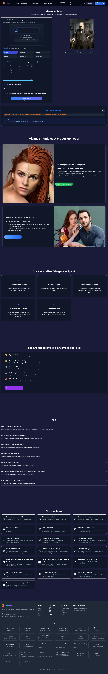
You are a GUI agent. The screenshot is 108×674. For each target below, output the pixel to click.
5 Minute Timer (38, 614)
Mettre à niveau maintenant (64, 184)
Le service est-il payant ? (10, 462)
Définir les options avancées (11, 89)
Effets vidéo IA (48, 3)
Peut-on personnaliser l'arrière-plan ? (14, 435)
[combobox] (90, 3)
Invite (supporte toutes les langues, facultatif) (15, 65)
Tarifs (83, 3)
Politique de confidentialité (81, 608)
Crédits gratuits (72, 3)
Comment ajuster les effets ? (11, 453)
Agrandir (69, 52)
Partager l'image (81, 52)
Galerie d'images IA (61, 3)
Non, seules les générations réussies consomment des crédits (23, 471)
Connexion (102, 3)
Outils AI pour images (21, 3)
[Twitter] (54, 611)
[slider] (28, 173)
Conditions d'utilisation (79, 610)
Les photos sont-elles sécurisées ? (13, 480)
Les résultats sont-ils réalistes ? (12, 444)
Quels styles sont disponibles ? (12, 426)
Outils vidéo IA (36, 3)
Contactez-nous (64, 613)
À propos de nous (65, 609)
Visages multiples (26, 98)
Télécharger (95, 52)
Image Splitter (38, 609)
